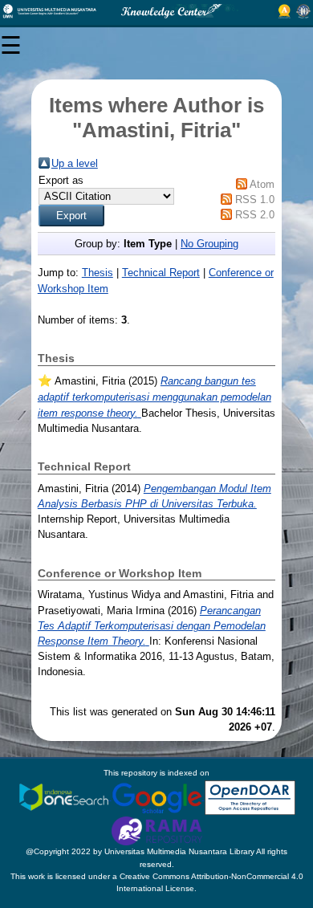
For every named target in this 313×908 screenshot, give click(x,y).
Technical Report (161, 273)
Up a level (74, 163)
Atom (262, 184)
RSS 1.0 (254, 199)
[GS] (158, 796)
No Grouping (209, 244)
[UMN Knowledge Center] (156, 11)
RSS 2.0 (254, 215)
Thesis (97, 273)
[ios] (65, 796)
